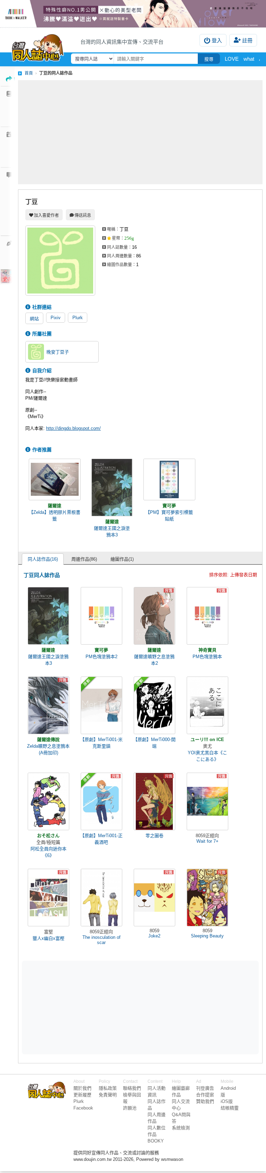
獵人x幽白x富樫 (48, 938)
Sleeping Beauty (207, 935)
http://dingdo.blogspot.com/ (73, 428)
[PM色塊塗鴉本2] (101, 616)
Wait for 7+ (207, 841)
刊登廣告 (205, 1088)
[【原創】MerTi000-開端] (154, 705)
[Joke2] (154, 897)
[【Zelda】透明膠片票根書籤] (55, 479)
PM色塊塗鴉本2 (101, 656)
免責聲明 (108, 1094)
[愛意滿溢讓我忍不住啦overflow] (133, 13)
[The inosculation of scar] (101, 897)
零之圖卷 (154, 835)
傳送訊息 (82, 215)
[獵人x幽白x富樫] (48, 897)
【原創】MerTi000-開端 (154, 743)
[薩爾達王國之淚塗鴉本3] (112, 487)
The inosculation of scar (101, 940)
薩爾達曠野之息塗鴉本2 (154, 660)
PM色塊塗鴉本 (207, 656)
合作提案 (205, 1094)
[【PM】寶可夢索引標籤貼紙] (169, 479)
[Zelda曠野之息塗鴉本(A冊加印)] (48, 705)
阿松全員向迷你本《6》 (48, 852)
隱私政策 (108, 1088)
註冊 (247, 40)
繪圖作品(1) (122, 559)
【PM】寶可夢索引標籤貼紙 (169, 515)
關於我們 (82, 1088)
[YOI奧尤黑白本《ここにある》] (207, 705)
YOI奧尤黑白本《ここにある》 (207, 756)
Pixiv (56, 317)
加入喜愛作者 (46, 215)
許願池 (129, 1108)
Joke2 (154, 935)
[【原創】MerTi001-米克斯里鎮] (101, 705)
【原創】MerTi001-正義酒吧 (101, 839)
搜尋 (208, 59)
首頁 (29, 73)
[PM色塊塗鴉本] (207, 616)
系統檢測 (181, 1127)
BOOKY (156, 1141)
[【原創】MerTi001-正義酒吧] (101, 801)
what (248, 59)
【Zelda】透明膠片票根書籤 (54, 515)
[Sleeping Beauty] (207, 897)
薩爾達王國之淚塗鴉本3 (112, 531)
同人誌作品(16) (43, 559)
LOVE (232, 59)
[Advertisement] (140, 132)
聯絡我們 (132, 1088)
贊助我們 (205, 1101)
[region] (87, 1006)
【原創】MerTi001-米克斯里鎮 (101, 743)
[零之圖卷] (154, 801)
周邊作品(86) (84, 559)
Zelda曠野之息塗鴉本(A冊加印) (48, 749)
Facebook (83, 1108)
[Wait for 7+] (207, 801)
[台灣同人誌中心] (37, 46)
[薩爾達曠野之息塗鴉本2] (154, 616)
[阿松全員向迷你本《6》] (48, 801)
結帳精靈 (230, 1108)
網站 (34, 318)
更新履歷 (82, 1094)
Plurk (77, 317)
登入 (217, 40)
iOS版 (227, 1101)
